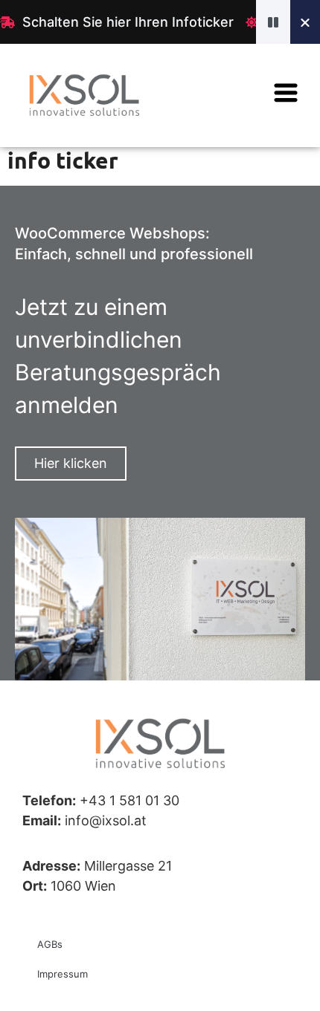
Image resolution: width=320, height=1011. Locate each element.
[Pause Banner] (273, 22)
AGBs (50, 944)
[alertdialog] (160, 22)
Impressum (62, 974)
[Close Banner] (305, 22)
